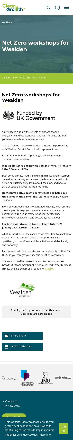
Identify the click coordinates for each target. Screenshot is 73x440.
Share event (18, 335)
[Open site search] (49, 7)
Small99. (49, 268)
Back (8, 22)
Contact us (11, 401)
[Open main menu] (66, 7)
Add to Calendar (21, 346)
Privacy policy (12, 405)
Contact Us (14, 416)
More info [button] (45, 434)
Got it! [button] (64, 428)
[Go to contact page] (57, 8)
